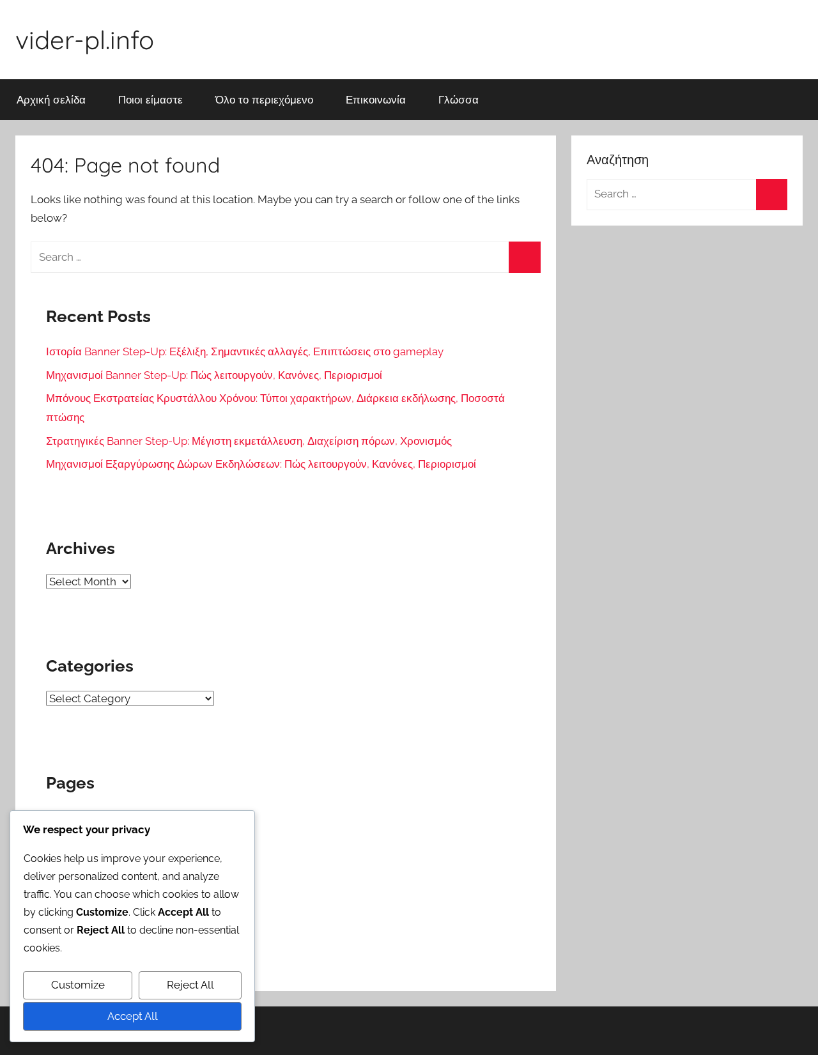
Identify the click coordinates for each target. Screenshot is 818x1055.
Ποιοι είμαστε (150, 99)
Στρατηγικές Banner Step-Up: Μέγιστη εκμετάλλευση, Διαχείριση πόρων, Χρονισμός (249, 441)
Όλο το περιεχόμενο (264, 99)
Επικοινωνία (376, 99)
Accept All (132, 1016)
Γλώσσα (458, 99)
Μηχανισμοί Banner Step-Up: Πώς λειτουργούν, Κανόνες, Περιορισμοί (214, 375)
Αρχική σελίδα (51, 99)
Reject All (190, 984)
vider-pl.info (84, 40)
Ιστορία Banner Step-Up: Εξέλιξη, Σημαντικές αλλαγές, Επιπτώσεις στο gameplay (245, 351)
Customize (78, 984)
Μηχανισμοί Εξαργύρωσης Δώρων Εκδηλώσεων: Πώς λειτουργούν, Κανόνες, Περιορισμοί (261, 464)
